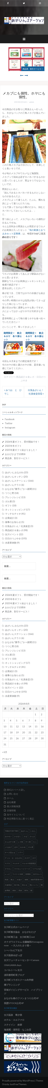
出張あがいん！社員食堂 (17, 526)
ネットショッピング (15, 509)
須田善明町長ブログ (14, 975)
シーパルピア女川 (13, 950)
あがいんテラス (13, 484)
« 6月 (4, 752)
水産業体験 (10, 542)
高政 (20, 890)
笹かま (24, 885)
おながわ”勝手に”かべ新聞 (18, 489)
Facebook (10, 419)
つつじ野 (9, 493)
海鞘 (26, 879)
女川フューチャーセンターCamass (21, 960)
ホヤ (34, 858)
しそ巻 (20, 842)
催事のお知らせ (13, 522)
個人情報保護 (13, 806)
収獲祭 (28, 874)
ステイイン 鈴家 (13, 1024)
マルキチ (16, 863)
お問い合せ (12, 793)
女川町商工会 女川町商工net (19, 937)
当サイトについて (16, 814)
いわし (33, 831)
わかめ (22, 847)
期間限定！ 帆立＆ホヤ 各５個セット (13, 336)
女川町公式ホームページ (16, 927)
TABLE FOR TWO (12, 831)
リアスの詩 (36, 869)
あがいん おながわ (14, 472)
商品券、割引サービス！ (30, 68)
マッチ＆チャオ (13, 513)
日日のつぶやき (13, 538)
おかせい (8, 836)
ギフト (8, 505)
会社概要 (11, 802)
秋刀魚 (16, 885)
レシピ (7, 874)
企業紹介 (9, 518)
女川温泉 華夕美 (13, 1014)
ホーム (10, 798)
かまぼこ (17, 836)
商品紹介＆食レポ (25, 376)
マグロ (7, 863)
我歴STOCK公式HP (14, 1003)
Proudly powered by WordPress (18, 1080)
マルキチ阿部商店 (29, 863)
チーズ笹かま (10, 853)
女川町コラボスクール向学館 (18, 979)
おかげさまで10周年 (15, 454)
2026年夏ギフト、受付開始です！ (22, 441)
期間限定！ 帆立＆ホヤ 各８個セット (34, 336)
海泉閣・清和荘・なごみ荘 (17, 1029)
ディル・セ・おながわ (13, 858)
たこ (35, 842)
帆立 (12, 879)
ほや (16, 847)
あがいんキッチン (14, 476)
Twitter (9, 423)
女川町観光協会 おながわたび (20, 932)
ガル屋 (8, 501)
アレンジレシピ (13, 497)
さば (25, 836)
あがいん (24, 831)
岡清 (6, 879)
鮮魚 (26, 890)
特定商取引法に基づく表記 (20, 818)
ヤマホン (8, 869)
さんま (32, 836)
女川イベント (12, 534)
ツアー (20, 853)
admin (31, 102)
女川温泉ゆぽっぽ (13, 955)
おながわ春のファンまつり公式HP (21, 998)
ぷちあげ (8, 847)
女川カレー (37, 874)
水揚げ (19, 879)
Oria (4, 1084)
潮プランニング (12, 984)
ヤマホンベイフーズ (22, 869)
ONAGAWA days (12, 965)
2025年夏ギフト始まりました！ (21, 450)
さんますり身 (10, 842)
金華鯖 (7, 890)
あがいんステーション (16, 480)
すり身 (28, 842)
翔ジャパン (34, 885)
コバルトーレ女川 (13, 970)
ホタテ (27, 858)
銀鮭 (14, 890)
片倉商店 (8, 885)
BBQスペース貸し (16, 789)
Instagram (10, 427)
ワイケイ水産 (18, 874)
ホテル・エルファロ (14, 1019)
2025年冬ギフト (13, 445)
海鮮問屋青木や (37, 879)
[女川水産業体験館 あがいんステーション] (24, 20)
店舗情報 (11, 810)
